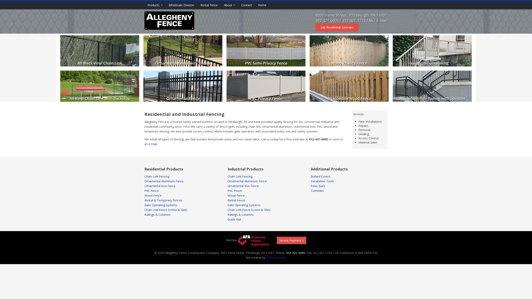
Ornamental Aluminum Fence (164, 181)
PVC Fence (151, 191)
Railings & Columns (157, 215)
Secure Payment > (291, 240)
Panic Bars (318, 186)
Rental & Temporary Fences (163, 200)
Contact (246, 5)
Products (154, 5)
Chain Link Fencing (156, 176)
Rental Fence (209, 5)
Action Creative (276, 258)
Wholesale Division (181, 5)
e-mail (153, 144)
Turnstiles (317, 191)
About (228, 5)
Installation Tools (322, 181)
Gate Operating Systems (160, 205)
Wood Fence (152, 195)
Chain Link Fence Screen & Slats (165, 210)
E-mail (382, 20)
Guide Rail (234, 219)
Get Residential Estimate (337, 27)
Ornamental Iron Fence (160, 186)
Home (262, 5)
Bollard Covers (320, 176)
